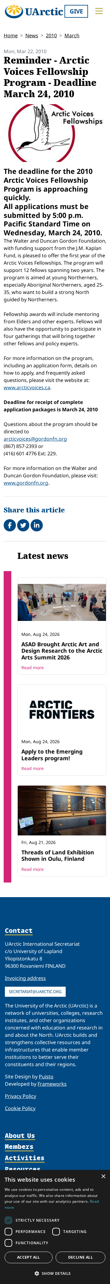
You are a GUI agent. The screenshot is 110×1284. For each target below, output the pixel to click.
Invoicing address (25, 978)
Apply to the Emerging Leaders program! (51, 755)
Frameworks (52, 1083)
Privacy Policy (20, 1096)
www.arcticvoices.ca (27, 387)
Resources (23, 1169)
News (31, 35)
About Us (20, 1136)
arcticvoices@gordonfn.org (35, 438)
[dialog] (55, 1227)
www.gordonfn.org (26, 482)
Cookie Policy (20, 1108)
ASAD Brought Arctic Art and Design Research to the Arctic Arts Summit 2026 (61, 650)
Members (19, 1147)
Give (76, 11)
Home (11, 35)
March (71, 35)
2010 (51, 35)
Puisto (46, 1076)
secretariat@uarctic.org (35, 991)
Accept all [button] (28, 1257)
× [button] (103, 1176)
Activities (25, 1158)
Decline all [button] (80, 1257)
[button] (55, 1273)
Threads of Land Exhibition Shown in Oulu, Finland (57, 856)
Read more (32, 667)
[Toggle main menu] (99, 11)
